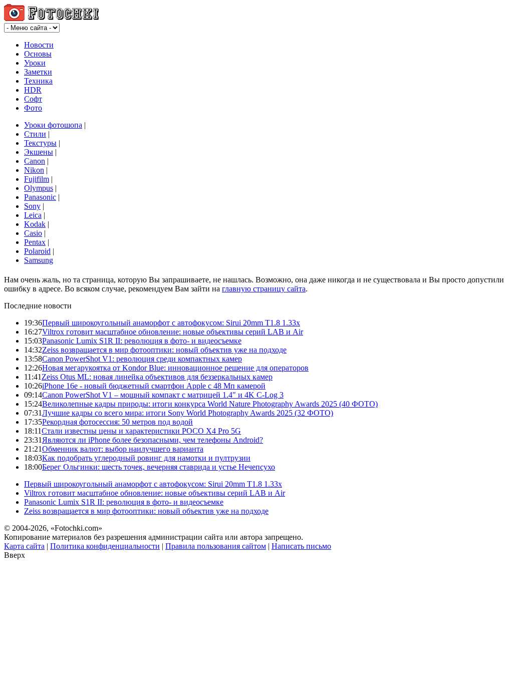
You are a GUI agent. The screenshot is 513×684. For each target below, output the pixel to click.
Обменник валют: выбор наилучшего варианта (122, 449)
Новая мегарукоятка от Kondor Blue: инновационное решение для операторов (175, 368)
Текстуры (40, 143)
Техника (38, 81)
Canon (34, 161)
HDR (33, 90)
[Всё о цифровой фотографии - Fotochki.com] (51, 18)
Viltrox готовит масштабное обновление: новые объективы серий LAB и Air (172, 331)
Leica (33, 215)
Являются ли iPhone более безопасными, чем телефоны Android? (152, 440)
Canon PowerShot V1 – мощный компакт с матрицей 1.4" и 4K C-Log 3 (163, 395)
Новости (39, 45)
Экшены (38, 152)
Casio (33, 233)
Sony (32, 206)
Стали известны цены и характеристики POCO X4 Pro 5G (141, 431)
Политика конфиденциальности (105, 546)
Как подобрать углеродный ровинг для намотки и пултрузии (146, 458)
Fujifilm (36, 179)
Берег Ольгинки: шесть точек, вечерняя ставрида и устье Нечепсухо (158, 467)
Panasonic (40, 197)
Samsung (38, 260)
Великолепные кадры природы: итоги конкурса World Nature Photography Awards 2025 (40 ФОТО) (210, 404)
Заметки (38, 72)
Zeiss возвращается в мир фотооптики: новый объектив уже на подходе (164, 350)
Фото (33, 108)
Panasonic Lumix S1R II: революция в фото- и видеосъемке (141, 340)
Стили (35, 134)
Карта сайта (24, 546)
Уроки (35, 63)
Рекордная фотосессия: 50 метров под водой (117, 422)
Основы (38, 54)
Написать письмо (301, 546)
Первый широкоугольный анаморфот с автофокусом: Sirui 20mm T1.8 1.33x (171, 322)
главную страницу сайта (264, 288)
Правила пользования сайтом (215, 546)
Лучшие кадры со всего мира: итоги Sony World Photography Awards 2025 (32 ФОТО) (187, 413)
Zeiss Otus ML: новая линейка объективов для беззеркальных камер (157, 377)
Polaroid (37, 251)
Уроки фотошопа (53, 125)
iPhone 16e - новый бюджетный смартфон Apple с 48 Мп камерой (154, 386)
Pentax (35, 242)
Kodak (35, 224)
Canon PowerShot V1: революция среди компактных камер (142, 359)
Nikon (34, 170)
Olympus (38, 188)
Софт (33, 99)
